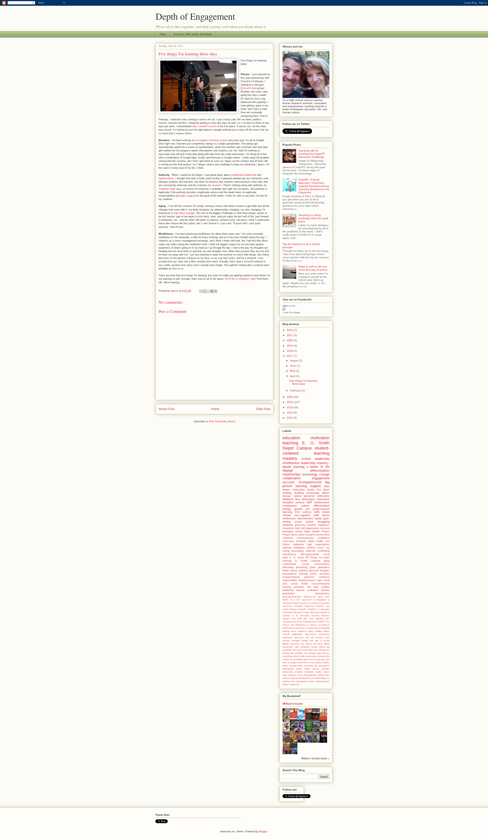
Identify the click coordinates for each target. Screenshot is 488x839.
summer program (291, 678)
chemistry (288, 538)
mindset (311, 547)
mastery (290, 458)
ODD (299, 618)
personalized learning (295, 573)
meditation (299, 547)
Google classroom (311, 612)
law (305, 653)
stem (316, 587)
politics (307, 669)
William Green (289, 306)
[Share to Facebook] (212, 291)
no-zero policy (314, 662)
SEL (305, 618)
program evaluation (304, 672)
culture (305, 505)
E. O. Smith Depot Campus (306, 445)
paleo (300, 666)
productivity (288, 672)
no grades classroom (297, 662)
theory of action (313, 678)
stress (325, 515)
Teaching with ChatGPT (314, 622)
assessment (322, 534)
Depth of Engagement (195, 16)
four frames (306, 644)
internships (308, 650)
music (320, 547)
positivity (324, 573)
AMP (309, 502)
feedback (288, 499)
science (300, 502)
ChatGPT (302, 609)
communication (305, 538)
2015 (290, 402)
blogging (325, 628)
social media (299, 583)
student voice (323, 675)
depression (288, 637)
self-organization (310, 528)
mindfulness (291, 463)
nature (306, 659)
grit (308, 508)
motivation (320, 437)
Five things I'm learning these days (303, 382)
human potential (299, 570)
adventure (299, 628)
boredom (311, 525)
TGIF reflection (316, 618)
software (292, 675)
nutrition (325, 662)
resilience (324, 577)
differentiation (319, 470)
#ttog (320, 597)
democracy (324, 634)
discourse (299, 637)
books (325, 511)
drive (327, 637)
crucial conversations (316, 564)
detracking (301, 567)
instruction (297, 650)
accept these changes (183, 213)
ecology (286, 640)
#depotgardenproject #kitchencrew (299, 597)
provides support (186, 195)
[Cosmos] (317, 719)
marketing (287, 656)
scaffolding (323, 551)
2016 (290, 396)
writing (298, 531)
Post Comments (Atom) (222, 421)
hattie (286, 570)
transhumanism (322, 681)
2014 (290, 407)
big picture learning (306, 484)
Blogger (263, 831)
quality (318, 672)
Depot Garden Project (317, 531)
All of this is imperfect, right (240, 278)
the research (215, 185)
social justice (304, 521)
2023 (290, 330)
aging (326, 561)
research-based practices (298, 577)
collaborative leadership (243, 174)
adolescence (321, 502)
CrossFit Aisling (250, 88)
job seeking (319, 650)
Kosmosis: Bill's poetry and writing (193, 34)
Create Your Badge (291, 312)
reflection (311, 551)
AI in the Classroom (300, 600)
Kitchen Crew (289, 618)
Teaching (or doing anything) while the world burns (313, 218)
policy (313, 573)
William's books (293, 703)
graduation (323, 567)
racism (326, 672)
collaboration (292, 478)
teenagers (288, 531)
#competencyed (310, 482)
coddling (318, 631)
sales (285, 675)
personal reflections (316, 495)
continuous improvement (298, 518)
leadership (308, 463)
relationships (292, 474)
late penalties (297, 653)
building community (306, 492)
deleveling (288, 567)
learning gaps (315, 653)
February (296, 390)
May (293, 370)
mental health (298, 656)
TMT (327, 618)
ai (306, 628)
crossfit (286, 634)
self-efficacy (289, 554)
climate (287, 515)
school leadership (315, 459)
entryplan (295, 640)
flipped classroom (291, 644)
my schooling (296, 659)
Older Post (263, 409)
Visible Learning (310, 561)
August (294, 360)
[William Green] (284, 309)
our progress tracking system (211, 140)
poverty (315, 669)
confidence (323, 538)
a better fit (315, 467)
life (327, 467)
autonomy (300, 525)
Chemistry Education (292, 612)
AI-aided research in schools (304, 603)
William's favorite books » (315, 758)
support (315, 486)
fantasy (305, 640)
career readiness (298, 631)
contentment (289, 564)
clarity (310, 631)
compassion (290, 505)
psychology (297, 551)
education (291, 437)
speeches (299, 587)
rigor (319, 580)
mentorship (310, 656)
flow (297, 499)
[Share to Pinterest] (216, 291)
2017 (290, 355)
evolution (301, 541)
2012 (290, 417)
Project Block (290, 534)
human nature (292, 495)
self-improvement (309, 554)
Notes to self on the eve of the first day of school (312, 268)
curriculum (288, 541)
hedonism (298, 544)
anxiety (310, 628)
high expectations (318, 544)
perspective (324, 666)
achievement (288, 628)
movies (286, 659)
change (324, 474)
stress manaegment (306, 675)
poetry (299, 669)
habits (311, 541)
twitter (285, 684)
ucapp (291, 684)
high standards (302, 647)
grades (298, 508)
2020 (290, 340)
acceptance (324, 625)
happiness (323, 525)
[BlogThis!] (205, 291)
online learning (290, 666)
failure (325, 492)
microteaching (322, 656)
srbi (309, 587)
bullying (286, 631)
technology (310, 474)
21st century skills (307, 511)
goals (313, 567)
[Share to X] (208, 291)
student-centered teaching (306, 451)
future (320, 644)
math (297, 528)
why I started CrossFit (204, 126)
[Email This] (201, 291)
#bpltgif (288, 470)
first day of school (319, 640)
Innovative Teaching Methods (314, 615)
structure (324, 528)
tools (311, 681)
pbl (315, 666)
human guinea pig (320, 647)
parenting (308, 666)
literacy (326, 653)
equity (318, 518)
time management (299, 681)
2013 (290, 412)
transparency (322, 593)
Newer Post (166, 409)
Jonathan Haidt (167, 188)
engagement (320, 478)
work (297, 684)
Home (163, 34)
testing (302, 678)
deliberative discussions (304, 634)
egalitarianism (166, 178)
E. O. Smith (297, 557)
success (289, 482)
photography (288, 669)
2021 (290, 335)
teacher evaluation (307, 590)
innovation (288, 528)
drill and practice (314, 637)
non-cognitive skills (306, 515)
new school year (317, 659)
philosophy (308, 499)
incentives (287, 650)
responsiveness (307, 580)
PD (307, 557)
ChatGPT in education (318, 609)
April (293, 376)
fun (314, 644)
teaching (290, 443)
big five (318, 628)
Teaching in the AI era (293, 622)
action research (306, 534)
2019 (290, 345)
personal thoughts (319, 570)
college (326, 631)
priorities (325, 669)
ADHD (285, 600)
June (293, 365)
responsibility (290, 580)
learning (287, 547)
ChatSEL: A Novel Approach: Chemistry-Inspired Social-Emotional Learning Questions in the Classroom (313, 186)
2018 (290, 350)
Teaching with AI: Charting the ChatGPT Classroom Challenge (311, 154)
